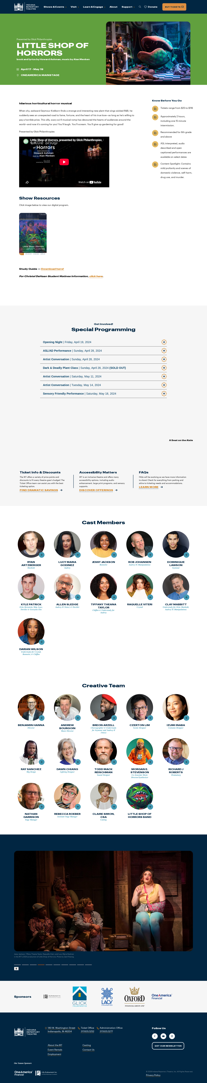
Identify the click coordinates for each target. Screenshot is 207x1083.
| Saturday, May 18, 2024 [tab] (79, 393)
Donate (152, 7)
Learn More (149, 487)
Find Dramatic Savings (39, 490)
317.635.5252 (87, 1031)
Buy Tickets (173, 7)
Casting (87, 1045)
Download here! (52, 269)
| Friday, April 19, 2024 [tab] (67, 342)
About (113, 7)
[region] (103, 911)
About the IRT (55, 1045)
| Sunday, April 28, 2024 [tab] (72, 350)
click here (96, 276)
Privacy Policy (153, 1075)
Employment (54, 1054)
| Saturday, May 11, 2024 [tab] (72, 376)
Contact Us (88, 1049)
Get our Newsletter (168, 1046)
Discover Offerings (96, 490)
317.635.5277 (106, 1031)
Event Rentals (55, 1049)
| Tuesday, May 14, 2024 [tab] (72, 385)
